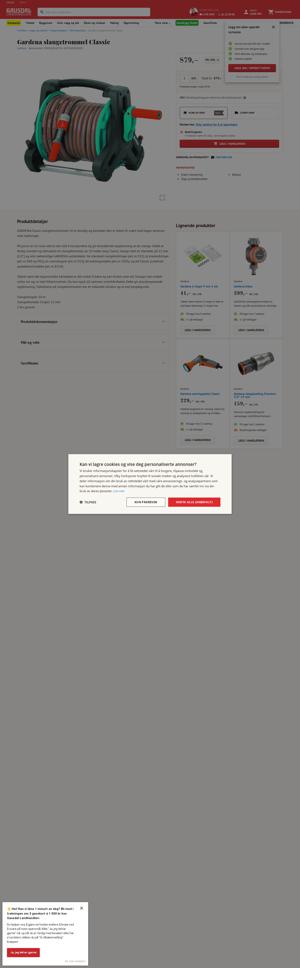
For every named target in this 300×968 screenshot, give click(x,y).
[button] (88, 502)
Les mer (119, 491)
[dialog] (150, 484)
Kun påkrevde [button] (145, 502)
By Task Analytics (75, 961)
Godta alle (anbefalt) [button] (194, 502)
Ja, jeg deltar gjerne (23, 952)
